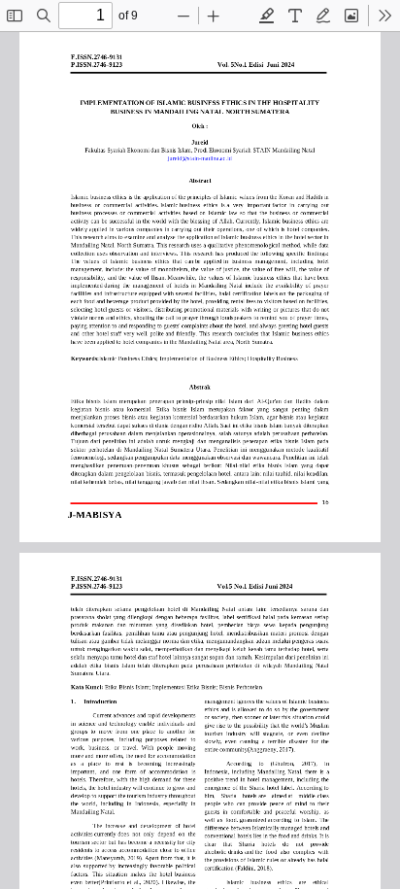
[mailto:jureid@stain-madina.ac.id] (200, 158)
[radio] (267, 15)
